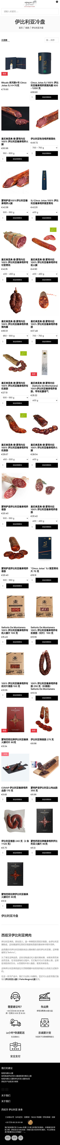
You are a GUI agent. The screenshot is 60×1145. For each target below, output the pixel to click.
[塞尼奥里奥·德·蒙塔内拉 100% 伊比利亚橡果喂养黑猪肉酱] (15, 301)
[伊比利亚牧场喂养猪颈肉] (45, 118)
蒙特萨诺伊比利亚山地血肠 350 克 (44, 789)
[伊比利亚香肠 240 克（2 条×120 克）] (15, 820)
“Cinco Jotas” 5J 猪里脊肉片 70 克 (44, 570)
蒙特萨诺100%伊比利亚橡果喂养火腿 (14, 202)
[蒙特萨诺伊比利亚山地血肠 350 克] (45, 767)
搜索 (55, 11)
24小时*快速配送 (15, 1032)
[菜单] (2, 4)
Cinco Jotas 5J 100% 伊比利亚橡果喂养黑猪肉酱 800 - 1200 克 (44, 85)
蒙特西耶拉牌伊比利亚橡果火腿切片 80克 (14, 741)
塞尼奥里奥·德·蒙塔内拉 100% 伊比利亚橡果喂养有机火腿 (44, 262)
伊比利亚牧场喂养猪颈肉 (43, 138)
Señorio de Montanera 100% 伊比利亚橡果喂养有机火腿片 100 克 (14, 630)
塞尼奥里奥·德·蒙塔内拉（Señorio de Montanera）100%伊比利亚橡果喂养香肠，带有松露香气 (44, 387)
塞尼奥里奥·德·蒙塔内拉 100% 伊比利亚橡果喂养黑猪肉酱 (14, 324)
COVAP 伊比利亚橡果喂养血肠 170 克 (14, 789)
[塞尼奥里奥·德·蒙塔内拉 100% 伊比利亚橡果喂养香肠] (45, 301)
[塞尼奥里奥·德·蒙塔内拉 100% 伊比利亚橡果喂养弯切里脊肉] (15, 239)
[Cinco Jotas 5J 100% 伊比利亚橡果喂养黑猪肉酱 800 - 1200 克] (45, 62)
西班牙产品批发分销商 (9, 1081)
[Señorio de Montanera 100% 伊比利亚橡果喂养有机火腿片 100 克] (15, 607)
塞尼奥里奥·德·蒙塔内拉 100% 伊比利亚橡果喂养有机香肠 (14, 386)
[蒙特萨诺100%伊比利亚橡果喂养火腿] (15, 180)
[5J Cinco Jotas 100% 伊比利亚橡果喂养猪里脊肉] (45, 180)
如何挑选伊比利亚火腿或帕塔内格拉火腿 (16, 1076)
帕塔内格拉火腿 (7, 1073)
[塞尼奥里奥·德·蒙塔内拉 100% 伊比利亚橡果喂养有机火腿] (45, 239)
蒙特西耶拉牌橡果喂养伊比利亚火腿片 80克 (44, 842)
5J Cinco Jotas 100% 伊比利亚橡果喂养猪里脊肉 (44, 202)
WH (23, 1132)
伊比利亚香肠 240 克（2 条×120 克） (15, 842)
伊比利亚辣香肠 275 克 (42, 739)
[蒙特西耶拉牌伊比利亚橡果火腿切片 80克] (15, 874)
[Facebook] (2, 1089)
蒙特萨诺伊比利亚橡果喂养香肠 (14, 508)
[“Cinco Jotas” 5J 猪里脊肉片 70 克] (45, 548)
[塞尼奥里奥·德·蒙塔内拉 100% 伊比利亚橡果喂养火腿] (15, 118)
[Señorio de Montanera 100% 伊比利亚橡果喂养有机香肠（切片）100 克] (45, 607)
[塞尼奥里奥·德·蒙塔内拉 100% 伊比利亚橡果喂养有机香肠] (15, 363)
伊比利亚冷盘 (9, 916)
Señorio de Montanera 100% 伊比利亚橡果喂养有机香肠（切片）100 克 (44, 630)
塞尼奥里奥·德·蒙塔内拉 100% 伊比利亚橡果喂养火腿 (14, 141)
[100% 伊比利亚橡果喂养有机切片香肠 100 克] (15, 663)
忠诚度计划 (44, 1032)
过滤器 (4, 40)
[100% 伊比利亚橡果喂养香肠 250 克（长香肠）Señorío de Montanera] (45, 663)
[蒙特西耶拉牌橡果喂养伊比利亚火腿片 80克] (45, 820)
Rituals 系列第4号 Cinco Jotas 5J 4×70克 (14, 84)
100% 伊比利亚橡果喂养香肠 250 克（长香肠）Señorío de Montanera (44, 686)
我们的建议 (7, 1068)
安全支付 (15, 1056)
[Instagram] (6, 1089)
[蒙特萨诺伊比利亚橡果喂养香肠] (15, 486)
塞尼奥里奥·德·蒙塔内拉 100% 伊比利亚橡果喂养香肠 (44, 324)
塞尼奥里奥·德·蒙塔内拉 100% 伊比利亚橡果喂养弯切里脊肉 (14, 262)
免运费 (44, 1006)
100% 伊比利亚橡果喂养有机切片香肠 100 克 (14, 685)
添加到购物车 (46, 97)
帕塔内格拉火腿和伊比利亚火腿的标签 (15, 1079)
